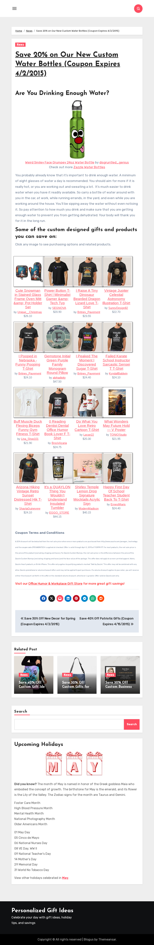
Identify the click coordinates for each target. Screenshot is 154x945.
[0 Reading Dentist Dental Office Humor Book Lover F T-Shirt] (58, 402)
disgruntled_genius (114, 162)
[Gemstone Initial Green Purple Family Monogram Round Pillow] (58, 336)
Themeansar (107, 939)
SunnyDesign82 (118, 307)
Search (20, 712)
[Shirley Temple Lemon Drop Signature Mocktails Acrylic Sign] (87, 467)
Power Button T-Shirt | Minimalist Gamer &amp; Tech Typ (57, 297)
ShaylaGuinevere (29, 508)
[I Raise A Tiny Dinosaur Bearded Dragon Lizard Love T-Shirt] (87, 271)
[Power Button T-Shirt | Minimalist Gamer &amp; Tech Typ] (58, 271)
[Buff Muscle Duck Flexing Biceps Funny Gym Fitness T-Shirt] (29, 402)
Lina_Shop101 (29, 438)
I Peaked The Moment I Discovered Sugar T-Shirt (87, 362)
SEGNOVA (59, 307)
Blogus (89, 939)
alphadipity (59, 377)
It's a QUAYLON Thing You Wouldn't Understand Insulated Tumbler (57, 497)
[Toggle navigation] (14, 8)
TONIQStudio (118, 434)
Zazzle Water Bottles (89, 167)
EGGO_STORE (59, 512)
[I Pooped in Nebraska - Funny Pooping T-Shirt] (29, 336)
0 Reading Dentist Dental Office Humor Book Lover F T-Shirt (57, 429)
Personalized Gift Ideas (42, 911)
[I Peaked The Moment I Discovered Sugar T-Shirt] (87, 336)
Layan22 (88, 434)
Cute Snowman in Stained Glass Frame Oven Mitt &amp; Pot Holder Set (28, 299)
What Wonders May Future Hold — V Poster (116, 425)
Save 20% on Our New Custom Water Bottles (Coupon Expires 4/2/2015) (67, 64)
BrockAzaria (59, 443)
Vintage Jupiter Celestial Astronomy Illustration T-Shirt (116, 297)
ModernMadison (89, 508)
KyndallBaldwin (118, 373)
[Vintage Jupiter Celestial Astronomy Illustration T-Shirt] (117, 271)
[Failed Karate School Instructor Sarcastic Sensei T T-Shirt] (117, 336)
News (20, 44)
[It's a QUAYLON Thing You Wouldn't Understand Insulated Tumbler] (58, 467)
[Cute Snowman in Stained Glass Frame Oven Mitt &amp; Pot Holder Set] (29, 271)
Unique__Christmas (29, 312)
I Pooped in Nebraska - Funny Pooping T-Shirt (27, 362)
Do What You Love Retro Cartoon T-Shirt (87, 425)
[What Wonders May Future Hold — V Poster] (117, 402)
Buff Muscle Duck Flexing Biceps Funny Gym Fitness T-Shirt (28, 427)
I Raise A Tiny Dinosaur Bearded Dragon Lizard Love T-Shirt (86, 299)
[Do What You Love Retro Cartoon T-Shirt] (87, 402)
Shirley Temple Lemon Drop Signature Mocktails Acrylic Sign (86, 495)
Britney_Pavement (88, 312)
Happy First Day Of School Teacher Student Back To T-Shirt (116, 493)
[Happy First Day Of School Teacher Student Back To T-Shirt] (117, 467)
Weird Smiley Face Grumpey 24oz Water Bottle (59, 162)
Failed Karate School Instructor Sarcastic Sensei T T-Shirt (116, 362)
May (65, 878)
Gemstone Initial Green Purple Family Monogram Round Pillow (57, 364)
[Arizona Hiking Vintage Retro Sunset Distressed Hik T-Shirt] (29, 467)
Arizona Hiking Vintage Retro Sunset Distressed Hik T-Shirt (28, 495)
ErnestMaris (118, 504)
